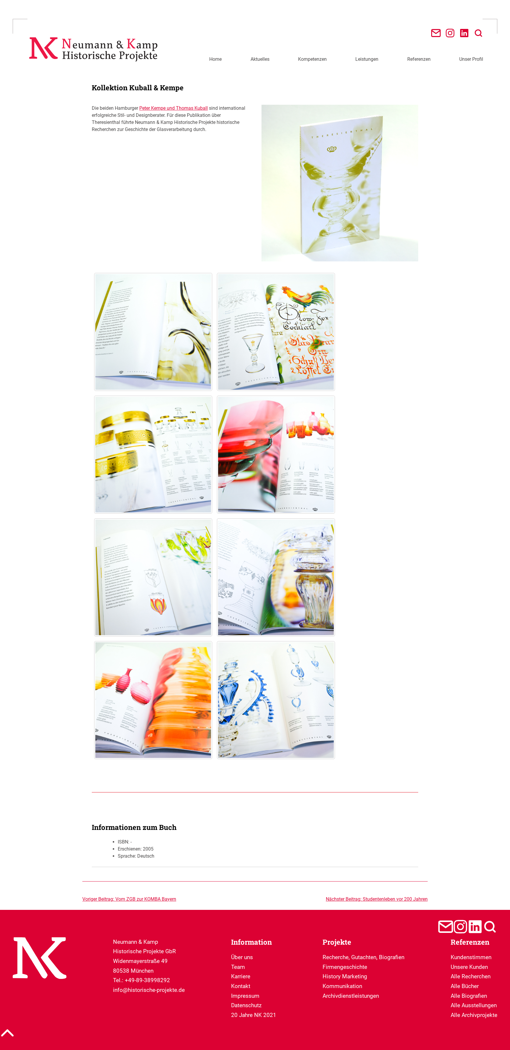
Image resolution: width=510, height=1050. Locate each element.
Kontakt (240, 986)
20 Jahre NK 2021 (253, 1015)
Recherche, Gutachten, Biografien (363, 957)
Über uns (242, 957)
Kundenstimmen (471, 957)
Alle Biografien (469, 995)
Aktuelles (260, 59)
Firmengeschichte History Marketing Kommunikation (345, 977)
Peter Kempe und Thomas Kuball (173, 108)
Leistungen (366, 59)
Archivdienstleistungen (351, 995)
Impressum (245, 995)
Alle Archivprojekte (474, 1015)
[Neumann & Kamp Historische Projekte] (95, 65)
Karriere (240, 976)
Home (215, 59)
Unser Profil (471, 59)
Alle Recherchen (471, 976)
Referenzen (419, 59)
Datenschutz (246, 1005)
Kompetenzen (312, 59)
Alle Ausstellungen (474, 1005)
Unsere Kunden (469, 967)
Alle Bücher (465, 986)
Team (238, 967)
